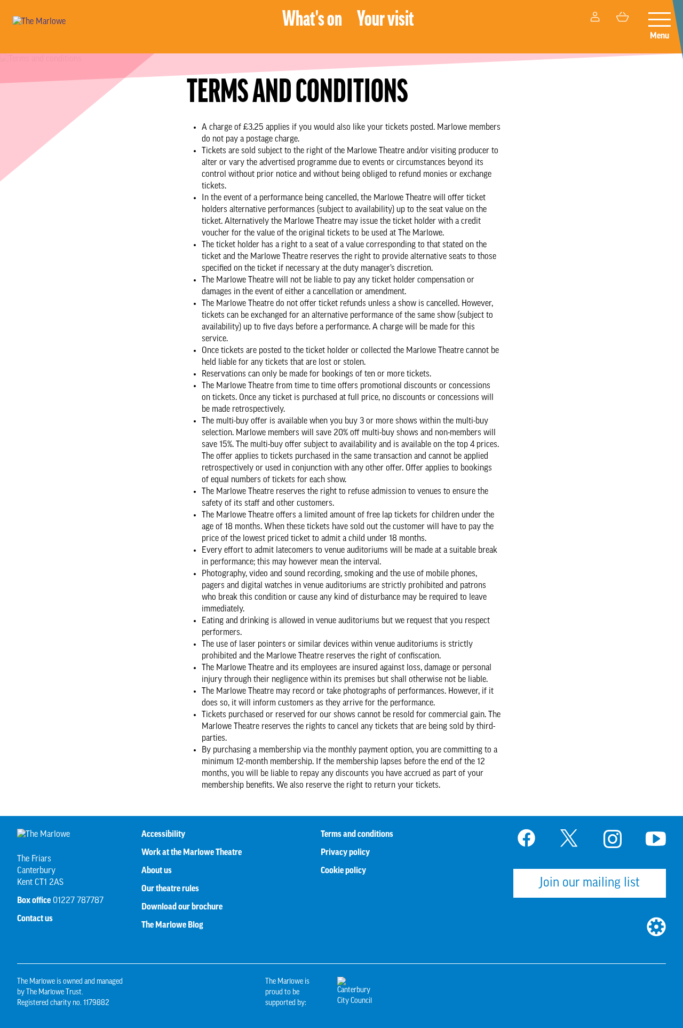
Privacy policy (345, 853)
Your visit (385, 20)
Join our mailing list (589, 883)
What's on (312, 20)
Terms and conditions (357, 834)
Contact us (35, 919)
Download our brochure (182, 907)
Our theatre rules (170, 889)
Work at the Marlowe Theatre (191, 853)
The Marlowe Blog (172, 925)
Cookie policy (343, 871)
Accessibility (163, 834)
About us (156, 871)
